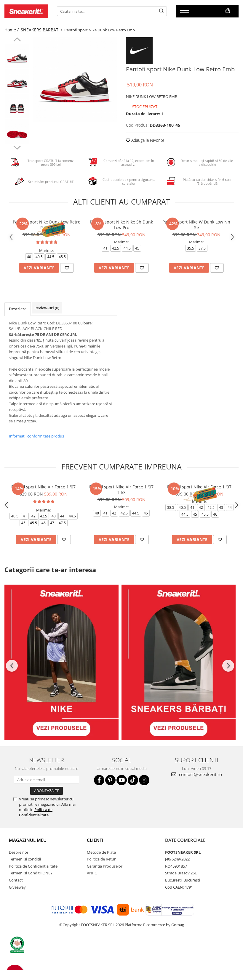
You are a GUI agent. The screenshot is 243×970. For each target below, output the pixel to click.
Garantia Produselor (104, 866)
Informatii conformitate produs (36, 436)
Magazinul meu (28, 840)
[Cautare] (161, 11)
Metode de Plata (101, 852)
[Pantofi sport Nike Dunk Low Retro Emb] (75, 79)
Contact (16, 880)
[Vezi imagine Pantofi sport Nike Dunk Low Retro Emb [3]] (17, 131)
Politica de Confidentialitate (35, 812)
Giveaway (17, 887)
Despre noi (18, 852)
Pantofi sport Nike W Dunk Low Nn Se (196, 224)
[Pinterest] (110, 780)
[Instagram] (144, 780)
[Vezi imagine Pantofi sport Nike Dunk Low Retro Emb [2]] (17, 106)
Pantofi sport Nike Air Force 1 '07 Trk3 (121, 489)
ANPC (92, 873)
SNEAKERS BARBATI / (42, 30)
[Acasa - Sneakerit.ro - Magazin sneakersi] (26, 11)
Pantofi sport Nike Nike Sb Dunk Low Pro (121, 224)
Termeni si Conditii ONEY (30, 873)
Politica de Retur (101, 859)
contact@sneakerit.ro (200, 774)
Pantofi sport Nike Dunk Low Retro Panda (46, 224)
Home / (12, 30)
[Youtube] (121, 780)
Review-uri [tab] (46, 308)
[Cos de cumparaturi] (227, 11)
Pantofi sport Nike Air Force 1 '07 (43, 487)
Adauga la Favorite (147, 140)
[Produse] (185, 12)
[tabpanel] (75, 79)
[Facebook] (99, 780)
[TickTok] (133, 780)
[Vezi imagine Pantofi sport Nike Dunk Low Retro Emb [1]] (17, 81)
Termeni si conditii (25, 859)
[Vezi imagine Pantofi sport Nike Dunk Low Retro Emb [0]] (17, 56)
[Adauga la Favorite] (67, 268)
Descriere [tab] (17, 308)
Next (17, 147)
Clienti (95, 840)
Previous (17, 40)
